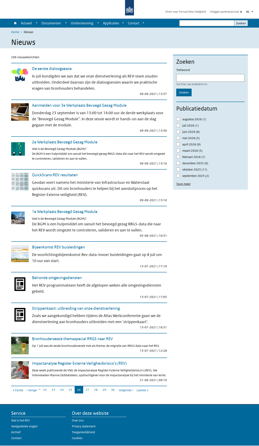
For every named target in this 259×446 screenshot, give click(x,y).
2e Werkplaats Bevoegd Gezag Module (64, 142)
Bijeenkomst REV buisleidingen (58, 247)
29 (106, 390)
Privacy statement (84, 426)
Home (15, 23)
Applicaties (111, 23)
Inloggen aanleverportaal (227, 11)
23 (55, 390)
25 (72, 390)
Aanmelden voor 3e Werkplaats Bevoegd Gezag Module (79, 105)
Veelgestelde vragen (24, 426)
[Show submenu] (36, 23)
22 (46, 390)
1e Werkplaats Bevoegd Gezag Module (64, 211)
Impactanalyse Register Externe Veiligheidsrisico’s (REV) (79, 363)
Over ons (78, 420)
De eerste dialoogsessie (52, 68)
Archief (16, 432)
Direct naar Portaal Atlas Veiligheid (185, 11)
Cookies (77, 438)
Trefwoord (183, 70)
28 (97, 390)
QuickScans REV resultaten (55, 174)
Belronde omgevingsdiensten (57, 277)
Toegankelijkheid (83, 432)
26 (80, 390)
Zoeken (241, 23)
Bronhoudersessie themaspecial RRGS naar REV (72, 338)
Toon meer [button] (183, 184)
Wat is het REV (20, 420)
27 (89, 390)
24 (63, 390)
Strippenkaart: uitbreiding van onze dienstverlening (76, 308)
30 (114, 390)
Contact (133, 23)
